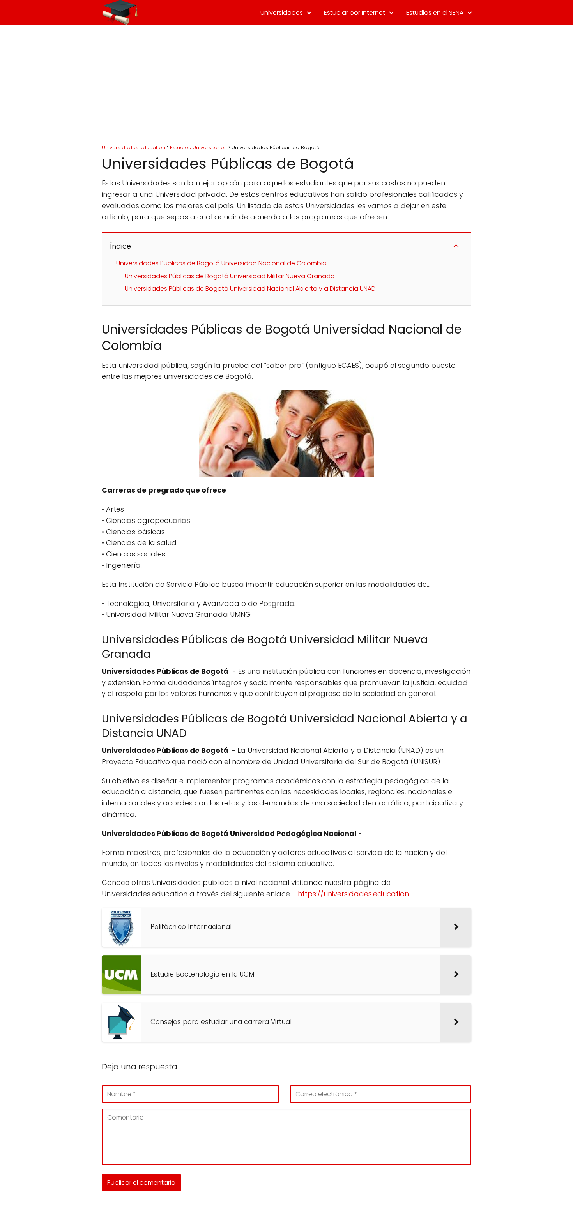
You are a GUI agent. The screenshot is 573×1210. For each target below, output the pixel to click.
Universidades (281, 12)
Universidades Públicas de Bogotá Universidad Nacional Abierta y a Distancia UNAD (250, 288)
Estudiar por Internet (354, 12)
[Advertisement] (286, 83)
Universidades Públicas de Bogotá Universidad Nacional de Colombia (221, 263)
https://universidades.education (353, 894)
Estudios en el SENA (434, 12)
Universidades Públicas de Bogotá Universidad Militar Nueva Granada (230, 276)
